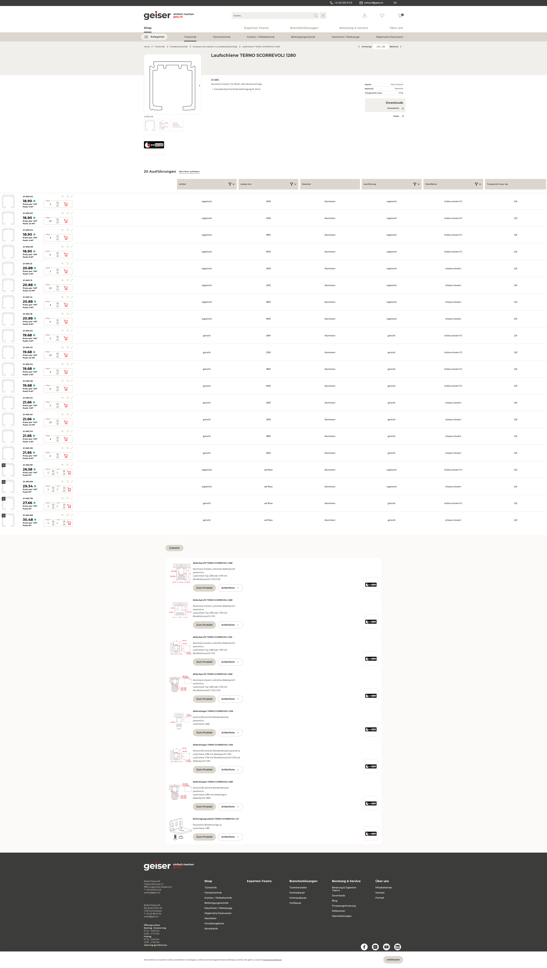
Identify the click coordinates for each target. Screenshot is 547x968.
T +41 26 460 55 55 (152, 913)
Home (147, 46)
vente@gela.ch (151, 916)
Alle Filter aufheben (189, 171)
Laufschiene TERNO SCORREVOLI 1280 (261, 46)
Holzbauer (295, 903)
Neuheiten (210, 918)
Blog (334, 900)
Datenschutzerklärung (272, 959)
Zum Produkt (204, 587)
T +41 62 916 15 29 (152, 889)
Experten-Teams (256, 28)
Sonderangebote (214, 923)
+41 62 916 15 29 (343, 2)
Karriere (379, 892)
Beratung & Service (353, 28)
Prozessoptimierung (344, 905)
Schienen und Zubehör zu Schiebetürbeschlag (215, 46)
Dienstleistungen (342, 916)
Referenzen (338, 911)
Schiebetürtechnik (179, 46)
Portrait (379, 897)
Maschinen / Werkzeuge (346, 37)
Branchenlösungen (304, 28)
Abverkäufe (211, 928)
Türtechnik (190, 37)
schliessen (393, 959)
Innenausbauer (298, 897)
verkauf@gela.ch (373, 2)
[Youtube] (386, 946)
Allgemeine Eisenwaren (389, 37)
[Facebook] (364, 946)
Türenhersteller (298, 887)
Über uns (396, 28)
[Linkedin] (397, 946)
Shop (148, 28)
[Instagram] (375, 946)
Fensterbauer (297, 892)
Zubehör (174, 548)
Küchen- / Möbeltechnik (260, 37)
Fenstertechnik (221, 37)
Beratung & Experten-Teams (344, 889)
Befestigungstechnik (303, 37)
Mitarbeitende (383, 887)
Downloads (338, 895)
